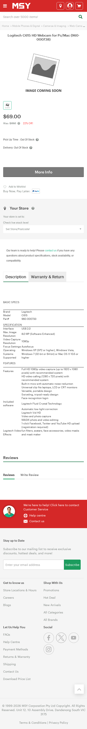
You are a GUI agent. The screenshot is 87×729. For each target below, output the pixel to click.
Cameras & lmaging (54, 25)
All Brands (51, 619)
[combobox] (43, 16)
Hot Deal (50, 597)
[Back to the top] (79, 689)
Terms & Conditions (32, 722)
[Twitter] (62, 642)
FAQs (6, 634)
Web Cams (75, 25)
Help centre (37, 515)
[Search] (80, 17)
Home (5, 25)
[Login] (69, 6)
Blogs (7, 605)
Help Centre (11, 642)
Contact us (36, 521)
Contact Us (11, 671)
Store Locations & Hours (20, 590)
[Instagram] (49, 653)
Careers (8, 597)
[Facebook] (50, 642)
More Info (43, 172)
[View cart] (79, 6)
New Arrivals (52, 605)
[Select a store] (60, 6)
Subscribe (72, 565)
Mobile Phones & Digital (26, 25)
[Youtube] (74, 642)
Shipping (9, 664)
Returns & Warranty (16, 656)
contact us (51, 250)
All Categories (53, 612)
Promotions (51, 590)
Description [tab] (15, 276)
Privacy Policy (58, 722)
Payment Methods (15, 649)
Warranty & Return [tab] (47, 276)
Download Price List (17, 679)
